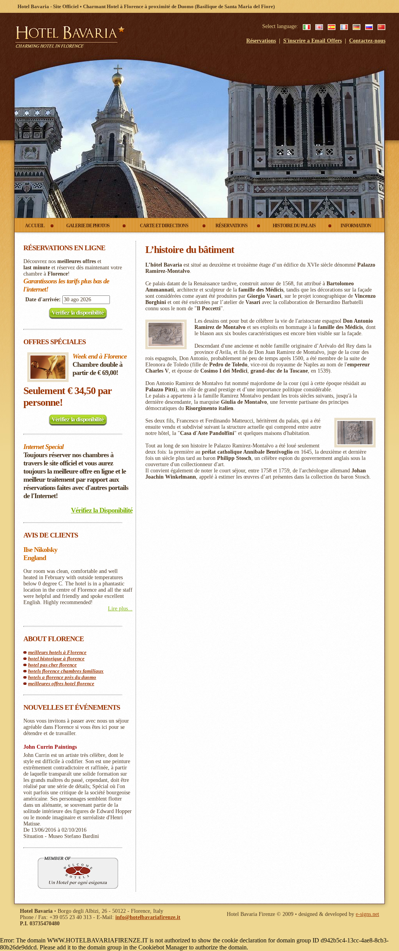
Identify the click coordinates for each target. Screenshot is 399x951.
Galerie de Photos (87, 225)
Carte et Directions (164, 225)
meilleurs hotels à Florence (57, 652)
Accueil (34, 225)
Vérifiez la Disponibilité (101, 510)
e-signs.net (367, 914)
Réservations (261, 41)
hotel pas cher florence (52, 665)
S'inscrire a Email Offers (312, 41)
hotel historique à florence (56, 658)
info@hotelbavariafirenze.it (147, 917)
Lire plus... (120, 609)
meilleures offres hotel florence (61, 683)
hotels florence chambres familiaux (66, 671)
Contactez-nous (367, 41)
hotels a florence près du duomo (62, 677)
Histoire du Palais (294, 225)
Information (356, 225)
